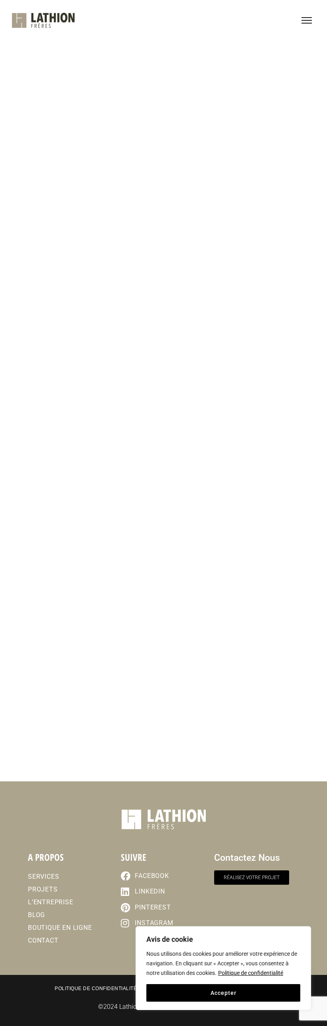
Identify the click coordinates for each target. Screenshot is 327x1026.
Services (43, 876)
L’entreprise (50, 902)
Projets (43, 889)
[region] (223, 968)
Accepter (223, 993)
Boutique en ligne (60, 927)
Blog (36, 915)
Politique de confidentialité (250, 973)
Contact (43, 940)
